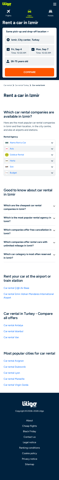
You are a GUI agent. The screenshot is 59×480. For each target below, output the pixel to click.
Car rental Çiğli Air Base (16, 288)
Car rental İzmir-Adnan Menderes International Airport (29, 296)
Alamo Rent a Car (18, 142)
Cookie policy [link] (29, 453)
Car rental (8, 85)
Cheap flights (29, 425)
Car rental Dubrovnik (15, 366)
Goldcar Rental (17, 154)
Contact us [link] (30, 436)
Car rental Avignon (14, 360)
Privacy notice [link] (29, 458)
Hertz (12, 160)
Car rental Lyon (12, 372)
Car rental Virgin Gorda (16, 384)
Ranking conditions (29, 447)
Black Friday (29, 431)
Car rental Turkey (22, 85)
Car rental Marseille (14, 378)
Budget (13, 172)
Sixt (11, 166)
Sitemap (29, 464)
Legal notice (29, 442)
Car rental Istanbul (13, 331)
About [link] (29, 420)
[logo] (6, 4)
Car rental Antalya (13, 325)
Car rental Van (11, 337)
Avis (12, 148)
